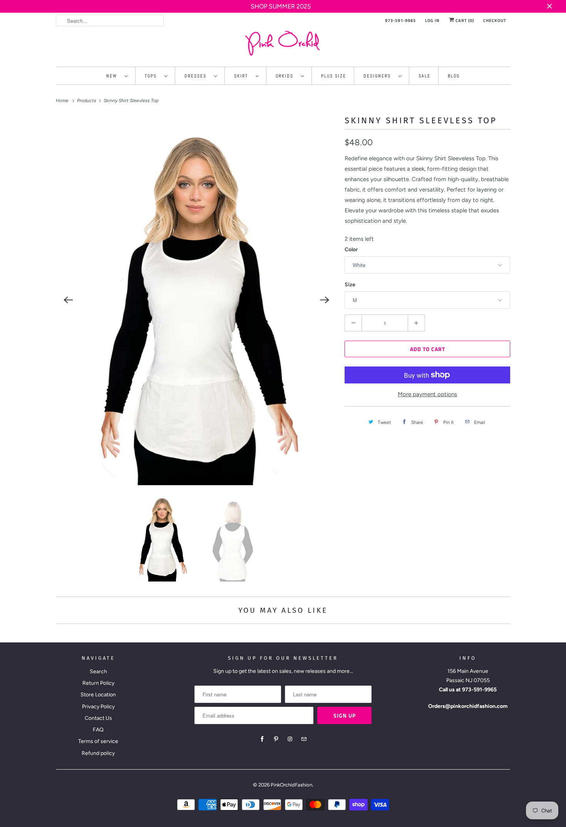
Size (350, 284)
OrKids (286, 76)
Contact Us (98, 718)
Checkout (494, 20)
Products (87, 100)
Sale (424, 76)
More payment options (427, 394)
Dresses (197, 76)
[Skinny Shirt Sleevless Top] (196, 300)
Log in (432, 20)
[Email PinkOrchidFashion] (304, 739)
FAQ (98, 729)
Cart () (464, 20)
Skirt (243, 76)
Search (98, 671)
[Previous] (68, 300)
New (113, 76)
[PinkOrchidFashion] (283, 43)
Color (351, 249)
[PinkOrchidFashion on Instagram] (290, 739)
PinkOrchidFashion (291, 785)
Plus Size (333, 76)
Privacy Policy (98, 706)
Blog (454, 76)
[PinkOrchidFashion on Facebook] (262, 739)
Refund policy (98, 753)
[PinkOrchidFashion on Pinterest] (276, 739)
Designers (379, 76)
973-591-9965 (400, 20)
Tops (153, 76)
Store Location (98, 694)
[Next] (324, 300)
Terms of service (98, 741)
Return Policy (98, 683)
